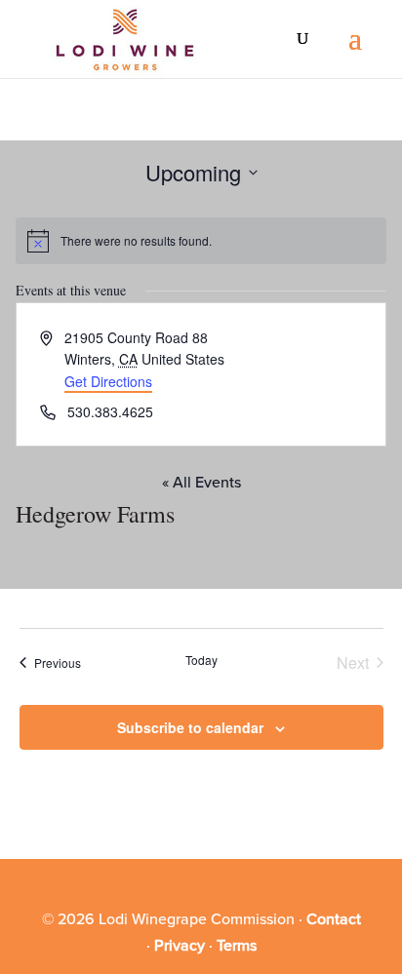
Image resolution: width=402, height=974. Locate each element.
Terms (237, 945)
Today (201, 660)
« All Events (201, 482)
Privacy (179, 945)
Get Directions (108, 381)
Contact (333, 919)
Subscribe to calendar (190, 727)
